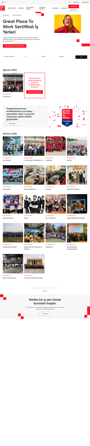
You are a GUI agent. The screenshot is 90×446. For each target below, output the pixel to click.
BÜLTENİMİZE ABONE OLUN (35, 92)
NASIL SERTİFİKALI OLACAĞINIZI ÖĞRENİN (14, 46)
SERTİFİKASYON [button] (12, 8)
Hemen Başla (45, 313)
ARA (81, 57)
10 (54, 288)
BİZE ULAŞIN (73, 10)
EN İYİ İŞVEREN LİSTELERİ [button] (29, 8)
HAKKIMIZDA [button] (64, 8)
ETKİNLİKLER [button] (55, 8)
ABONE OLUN (74, 6)
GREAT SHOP (76, 2)
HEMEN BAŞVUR (12, 123)
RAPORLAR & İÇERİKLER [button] (43, 8)
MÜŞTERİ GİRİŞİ (85, 2)
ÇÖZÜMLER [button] (21, 8)
